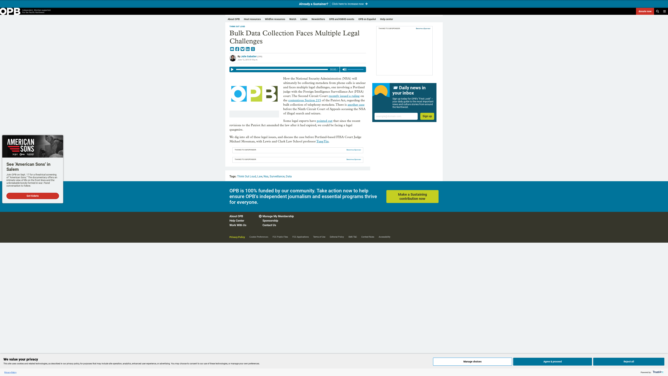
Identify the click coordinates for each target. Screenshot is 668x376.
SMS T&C (352, 237)
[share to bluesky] (242, 49)
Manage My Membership (278, 216)
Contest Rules (367, 237)
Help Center (236, 220)
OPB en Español (367, 19)
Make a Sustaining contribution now (412, 196)
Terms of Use (319, 237)
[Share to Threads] (253, 49)
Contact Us (269, 225)
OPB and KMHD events (341, 19)
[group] (297, 69)
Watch (292, 19)
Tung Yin (322, 141)
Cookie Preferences (258, 237)
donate (645, 11)
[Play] (232, 69)
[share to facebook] (237, 49)
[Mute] (344, 69)
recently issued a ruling (344, 96)
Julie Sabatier (249, 56)
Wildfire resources (275, 19)
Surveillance (277, 176)
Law (259, 176)
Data (289, 176)
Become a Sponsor (354, 150)
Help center (386, 19)
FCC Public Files (280, 237)
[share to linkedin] (247, 49)
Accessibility (384, 237)
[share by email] (232, 49)
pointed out (324, 121)
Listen (303, 19)
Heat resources (252, 19)
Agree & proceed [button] (552, 361)
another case (356, 105)
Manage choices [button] (472, 361)
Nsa (266, 176)
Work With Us (237, 225)
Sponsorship (270, 220)
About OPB (234, 19)
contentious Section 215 (304, 100)
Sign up (427, 116)
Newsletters (318, 19)
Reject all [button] (629, 361)
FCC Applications (300, 237)
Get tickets (33, 196)
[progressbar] (282, 69)
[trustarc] (657, 372)
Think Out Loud (237, 26)
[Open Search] (657, 11)
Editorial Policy (337, 237)
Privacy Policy (237, 237)
